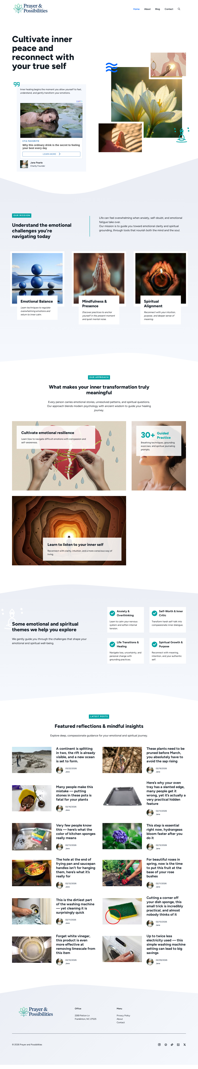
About (147, 9)
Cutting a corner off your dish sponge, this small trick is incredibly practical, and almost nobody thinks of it (165, 906)
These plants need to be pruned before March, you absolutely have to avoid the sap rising (166, 754)
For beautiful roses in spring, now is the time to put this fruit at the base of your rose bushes (165, 867)
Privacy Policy (123, 1015)
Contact (169, 9)
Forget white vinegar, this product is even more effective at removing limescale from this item (75, 944)
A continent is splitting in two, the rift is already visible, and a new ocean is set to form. (75, 754)
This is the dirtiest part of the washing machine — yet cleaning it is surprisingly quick (75, 906)
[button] (179, 9)
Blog (157, 9)
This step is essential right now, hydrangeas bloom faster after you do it (164, 831)
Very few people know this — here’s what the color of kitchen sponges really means (75, 831)
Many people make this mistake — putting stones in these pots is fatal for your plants (74, 793)
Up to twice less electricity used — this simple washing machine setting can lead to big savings (166, 944)
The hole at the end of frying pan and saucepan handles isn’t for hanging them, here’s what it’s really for (75, 867)
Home (136, 9)
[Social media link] (159, 1044)
